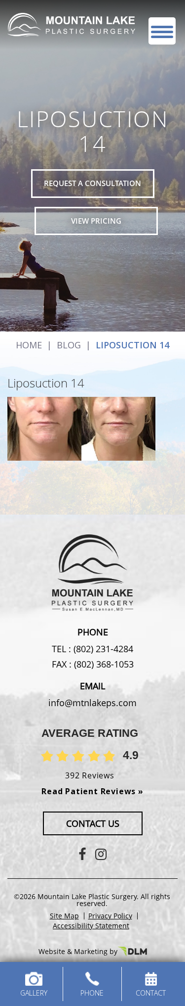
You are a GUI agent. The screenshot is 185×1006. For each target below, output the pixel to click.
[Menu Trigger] (162, 31)
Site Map (64, 915)
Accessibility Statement (91, 925)
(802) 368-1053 (103, 664)
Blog (69, 345)
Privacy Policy (110, 915)
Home (29, 345)
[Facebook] (82, 854)
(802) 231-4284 (102, 649)
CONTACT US (92, 823)
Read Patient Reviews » (92, 791)
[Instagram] (101, 854)
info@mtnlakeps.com (92, 703)
